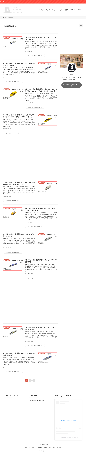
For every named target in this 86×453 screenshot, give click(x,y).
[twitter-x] (41, 445)
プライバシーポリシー (30, 448)
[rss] (45, 445)
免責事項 (40, 448)
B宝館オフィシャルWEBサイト (71, 85)
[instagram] (43, 445)
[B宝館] (13, 10)
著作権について (47, 448)
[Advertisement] (30, 158)
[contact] (47, 445)
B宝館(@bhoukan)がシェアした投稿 (68, 437)
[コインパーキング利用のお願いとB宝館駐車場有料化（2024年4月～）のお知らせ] (43, 2)
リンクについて (57, 448)
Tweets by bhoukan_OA (36, 400)
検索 (81, 26)
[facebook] (39, 445)
